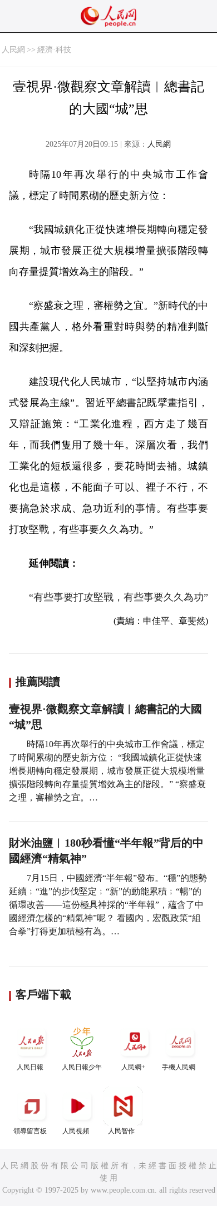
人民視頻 (75, 1131)
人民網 (13, 50)
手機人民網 (178, 1067)
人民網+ (133, 1067)
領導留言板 (30, 1131)
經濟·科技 (54, 50)
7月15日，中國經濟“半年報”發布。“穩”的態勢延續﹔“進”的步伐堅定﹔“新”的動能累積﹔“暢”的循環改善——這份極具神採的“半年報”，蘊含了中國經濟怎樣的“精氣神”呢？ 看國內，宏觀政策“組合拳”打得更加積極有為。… (108, 904)
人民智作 (121, 1131)
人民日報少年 (82, 1067)
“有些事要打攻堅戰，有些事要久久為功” (118, 597)
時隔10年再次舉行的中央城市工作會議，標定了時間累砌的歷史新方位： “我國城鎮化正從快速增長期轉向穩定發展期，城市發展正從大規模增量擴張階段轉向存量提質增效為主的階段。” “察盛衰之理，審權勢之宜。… (107, 770)
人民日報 (30, 1067)
